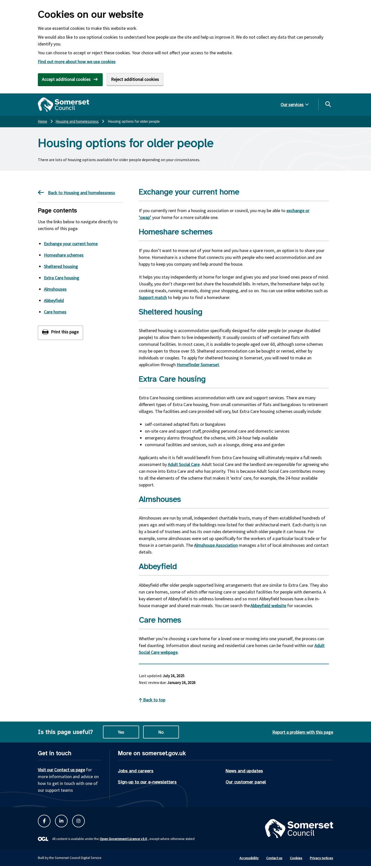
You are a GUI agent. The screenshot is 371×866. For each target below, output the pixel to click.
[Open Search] (328, 104)
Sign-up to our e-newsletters (147, 782)
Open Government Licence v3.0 (123, 838)
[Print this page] (60, 332)
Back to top (153, 700)
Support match (153, 297)
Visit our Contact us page (61, 770)
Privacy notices (321, 858)
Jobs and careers (135, 771)
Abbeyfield (54, 300)
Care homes (55, 312)
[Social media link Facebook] (44, 821)
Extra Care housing (61, 278)
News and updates (244, 771)
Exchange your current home (71, 243)
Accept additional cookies (66, 79)
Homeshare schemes (64, 255)
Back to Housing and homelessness (81, 192)
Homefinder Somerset (198, 364)
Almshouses (55, 289)
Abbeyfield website (268, 605)
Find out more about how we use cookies (77, 61)
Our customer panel (246, 782)
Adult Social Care (184, 464)
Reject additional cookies (135, 79)
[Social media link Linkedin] (61, 821)
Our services (292, 104)
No (161, 732)
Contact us (274, 858)
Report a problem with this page (302, 732)
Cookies (296, 858)
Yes (121, 732)
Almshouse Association (216, 545)
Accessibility (249, 858)
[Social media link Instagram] (78, 821)
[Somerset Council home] (63, 104)
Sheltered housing (61, 266)
